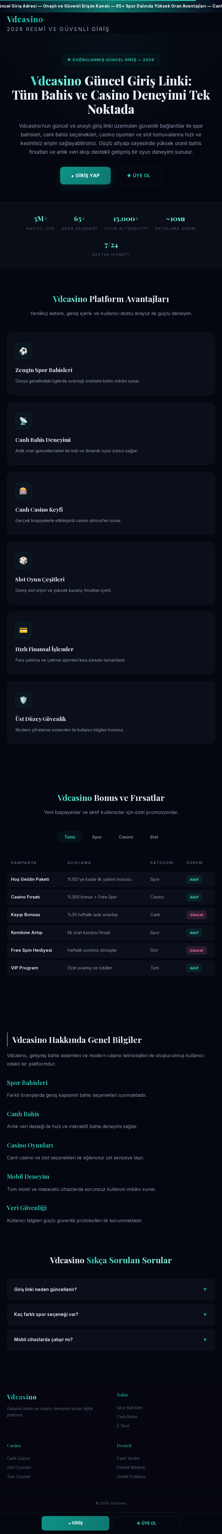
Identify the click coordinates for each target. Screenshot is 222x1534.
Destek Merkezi (131, 1467)
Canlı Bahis (127, 1416)
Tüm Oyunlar (19, 1476)
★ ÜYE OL (139, 175)
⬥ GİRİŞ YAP (85, 175)
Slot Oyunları (19, 1467)
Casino (126, 836)
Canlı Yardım (128, 1458)
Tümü (69, 836)
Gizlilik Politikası (131, 1476)
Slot (154, 836)
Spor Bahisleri (130, 1407)
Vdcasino (58, 23)
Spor (97, 836)
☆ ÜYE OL (146, 1523)
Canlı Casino (18, 1458)
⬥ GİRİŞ (76, 1522)
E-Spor (123, 1425)
